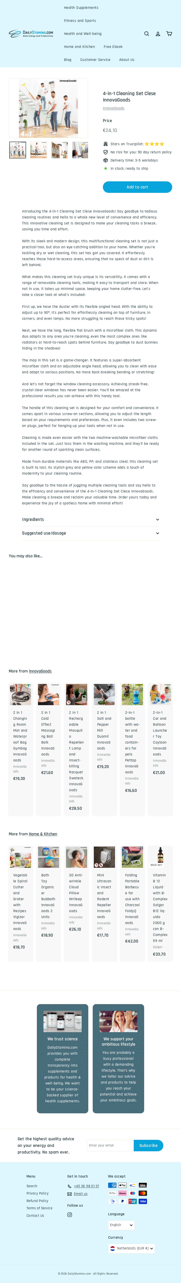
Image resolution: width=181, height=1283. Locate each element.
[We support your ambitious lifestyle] (118, 1021)
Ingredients (33, 519)
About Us (127, 59)
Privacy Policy (37, 1193)
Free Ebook (113, 46)
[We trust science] (62, 1021)
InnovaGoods (113, 108)
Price (107, 121)
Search (32, 1186)
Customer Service (95, 59)
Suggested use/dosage (44, 533)
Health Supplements (81, 7)
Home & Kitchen (43, 834)
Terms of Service (39, 1208)
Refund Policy (37, 1200)
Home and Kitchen (79, 46)
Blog (68, 59)
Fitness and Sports (80, 20)
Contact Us (35, 1215)
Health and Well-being (83, 33)
